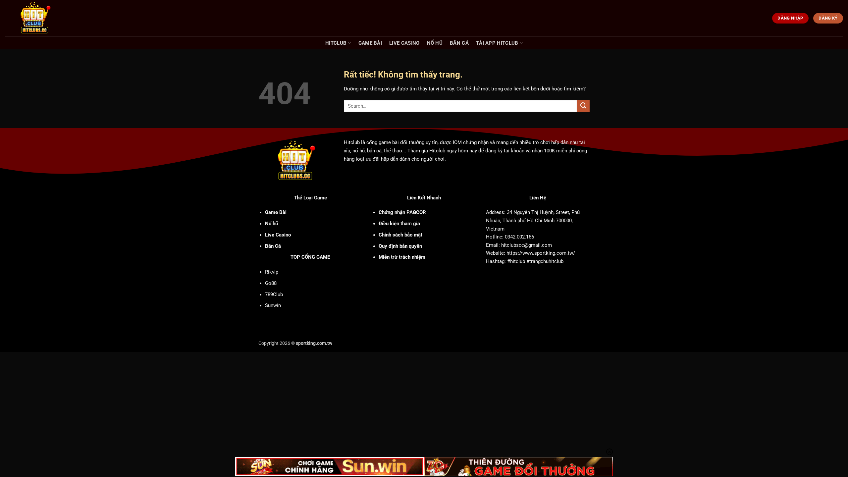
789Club (274, 294)
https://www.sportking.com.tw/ (540, 253)
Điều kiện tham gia (399, 224)
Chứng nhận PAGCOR (402, 212)
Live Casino (404, 43)
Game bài (370, 43)
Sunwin (273, 305)
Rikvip (271, 272)
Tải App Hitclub (497, 43)
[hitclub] (47, 18)
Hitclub (335, 43)
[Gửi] (583, 106)
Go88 (271, 283)
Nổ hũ (435, 43)
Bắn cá (459, 43)
